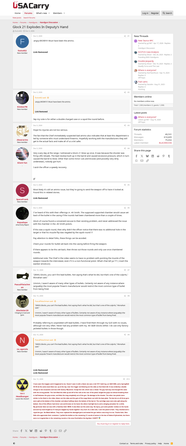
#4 (129, 148)
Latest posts (140, 112)
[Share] (125, 36)
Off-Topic (141, 77)
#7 (129, 270)
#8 (129, 296)
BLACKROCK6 (165, 142)
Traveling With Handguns (148, 57)
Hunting (141, 89)
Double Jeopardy (146, 61)
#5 (129, 185)
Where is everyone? (147, 70)
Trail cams (142, 81)
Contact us (124, 443)
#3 (129, 125)
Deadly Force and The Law (148, 66)
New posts (17, 17)
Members (57, 13)
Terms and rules (136, 443)
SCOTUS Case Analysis (148, 52)
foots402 (18, 31)
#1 (129, 36)
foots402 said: (40, 97)
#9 (129, 335)
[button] (49, 13)
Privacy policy (150, 443)
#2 (129, 92)
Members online (143, 96)
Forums (28, 13)
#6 (129, 208)
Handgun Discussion (146, 48)
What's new (41, 13)
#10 (128, 379)
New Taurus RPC (145, 40)
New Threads (141, 36)
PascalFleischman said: (44, 301)
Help (160, 443)
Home (17, 13)
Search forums (29, 17)
